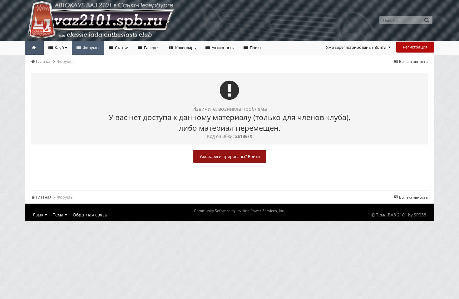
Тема (59, 215)
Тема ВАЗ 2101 (391, 215)
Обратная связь (90, 215)
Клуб (59, 47)
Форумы (90, 47)
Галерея (151, 47)
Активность (222, 47)
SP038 (420, 215)
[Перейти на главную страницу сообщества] (34, 48)
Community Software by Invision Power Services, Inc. (239, 210)
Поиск (255, 47)
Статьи (121, 47)
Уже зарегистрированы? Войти (357, 47)
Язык (39, 215)
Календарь (185, 47)
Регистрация (415, 47)
